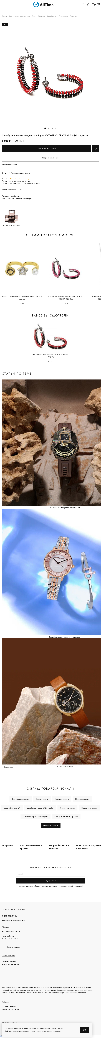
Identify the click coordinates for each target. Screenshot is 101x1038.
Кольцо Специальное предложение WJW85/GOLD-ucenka (22, 297)
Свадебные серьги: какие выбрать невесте (65, 637)
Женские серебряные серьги (35, 816)
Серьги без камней (12, 807)
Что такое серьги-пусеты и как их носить (65, 507)
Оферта (5, 1002)
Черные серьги (42, 799)
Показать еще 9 (50, 825)
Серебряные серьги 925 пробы (40, 807)
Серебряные (52, 16)
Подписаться (50, 880)
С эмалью (73, 16)
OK (84, 1030)
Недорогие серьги (89, 807)
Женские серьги (82, 799)
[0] (93, 4)
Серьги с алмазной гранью (66, 816)
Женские (41, 16)
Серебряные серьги (20, 799)
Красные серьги (62, 799)
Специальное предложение (19, 16)
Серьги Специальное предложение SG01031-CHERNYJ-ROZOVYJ (65, 297)
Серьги (4, 16)
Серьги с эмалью (67, 807)
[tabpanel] (50, 73)
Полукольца (63, 16)
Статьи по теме (17, 373)
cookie (53, 1028)
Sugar (34, 16)
